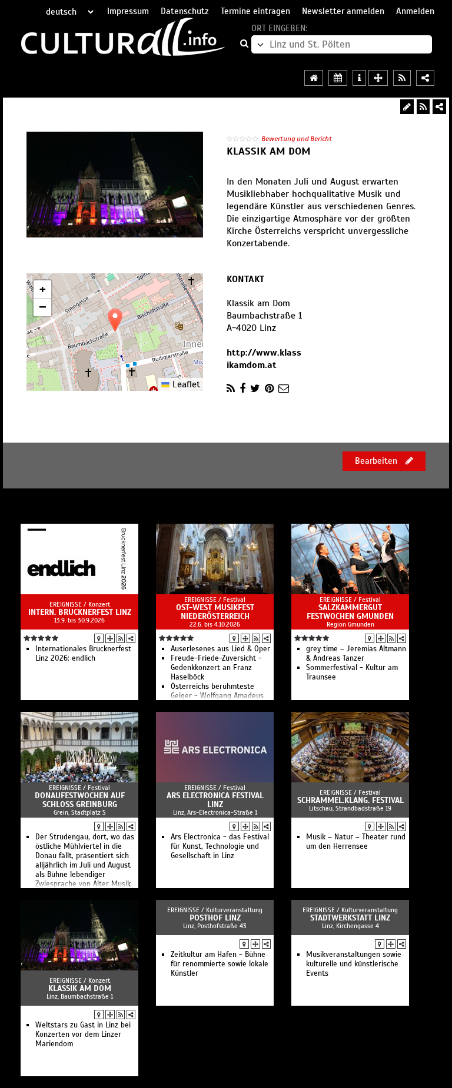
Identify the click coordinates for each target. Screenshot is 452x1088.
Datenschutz (185, 11)
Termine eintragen (255, 11)
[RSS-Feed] (423, 106)
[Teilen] (439, 106)
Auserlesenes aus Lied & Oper (220, 649)
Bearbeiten (377, 461)
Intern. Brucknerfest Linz (79, 612)
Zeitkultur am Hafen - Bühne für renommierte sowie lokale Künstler (219, 964)
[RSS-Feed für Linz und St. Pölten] (402, 78)
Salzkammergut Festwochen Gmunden (350, 612)
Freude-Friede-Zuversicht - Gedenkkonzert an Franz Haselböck (216, 668)
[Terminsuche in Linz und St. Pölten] (337, 78)
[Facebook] (242, 388)
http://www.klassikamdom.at (264, 359)
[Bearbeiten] (407, 106)
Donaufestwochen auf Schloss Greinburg (80, 800)
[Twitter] (255, 388)
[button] (115, 320)
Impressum (128, 11)
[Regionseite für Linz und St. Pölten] (313, 78)
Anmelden (415, 11)
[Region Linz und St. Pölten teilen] (425, 78)
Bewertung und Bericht (296, 139)
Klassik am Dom (79, 988)
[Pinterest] (269, 388)
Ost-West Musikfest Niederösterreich (215, 612)
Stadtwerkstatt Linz (350, 917)
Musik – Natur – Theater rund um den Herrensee (356, 841)
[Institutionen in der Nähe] (110, 638)
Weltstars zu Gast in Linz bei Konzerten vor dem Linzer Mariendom (83, 1034)
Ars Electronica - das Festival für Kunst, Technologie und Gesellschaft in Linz (220, 846)
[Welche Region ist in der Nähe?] (378, 78)
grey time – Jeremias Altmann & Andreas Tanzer (356, 653)
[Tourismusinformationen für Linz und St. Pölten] (359, 78)
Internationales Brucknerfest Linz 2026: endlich (83, 653)
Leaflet (185, 384)
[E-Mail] (283, 388)
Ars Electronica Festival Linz (215, 800)
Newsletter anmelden (343, 11)
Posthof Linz (215, 917)
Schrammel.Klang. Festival (350, 800)
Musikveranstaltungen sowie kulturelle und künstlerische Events (353, 964)
